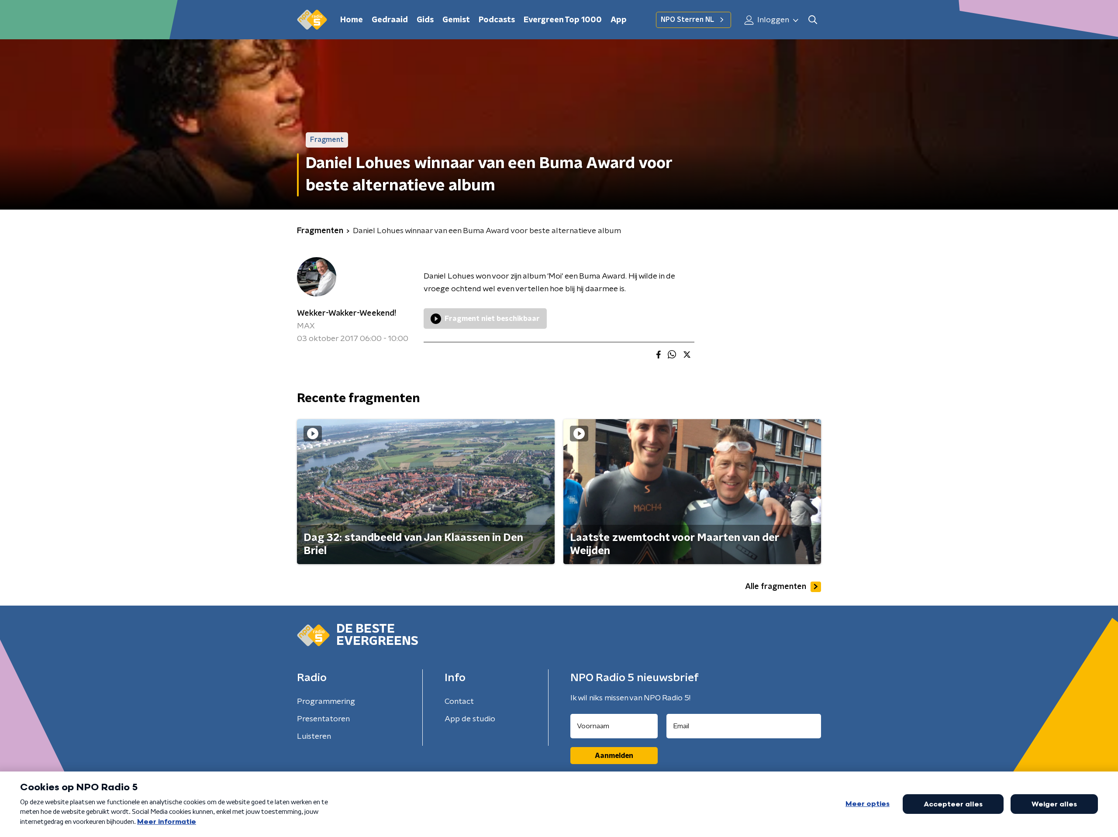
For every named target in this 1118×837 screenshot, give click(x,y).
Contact (459, 702)
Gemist (456, 20)
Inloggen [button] (772, 20)
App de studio (470, 719)
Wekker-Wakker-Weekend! (346, 313)
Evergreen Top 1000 (563, 20)
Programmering (326, 702)
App (619, 20)
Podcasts (497, 20)
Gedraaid (390, 20)
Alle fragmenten (775, 587)
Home (351, 20)
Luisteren (314, 737)
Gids (425, 20)
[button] (812, 20)
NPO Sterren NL (687, 19)
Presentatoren (323, 719)
